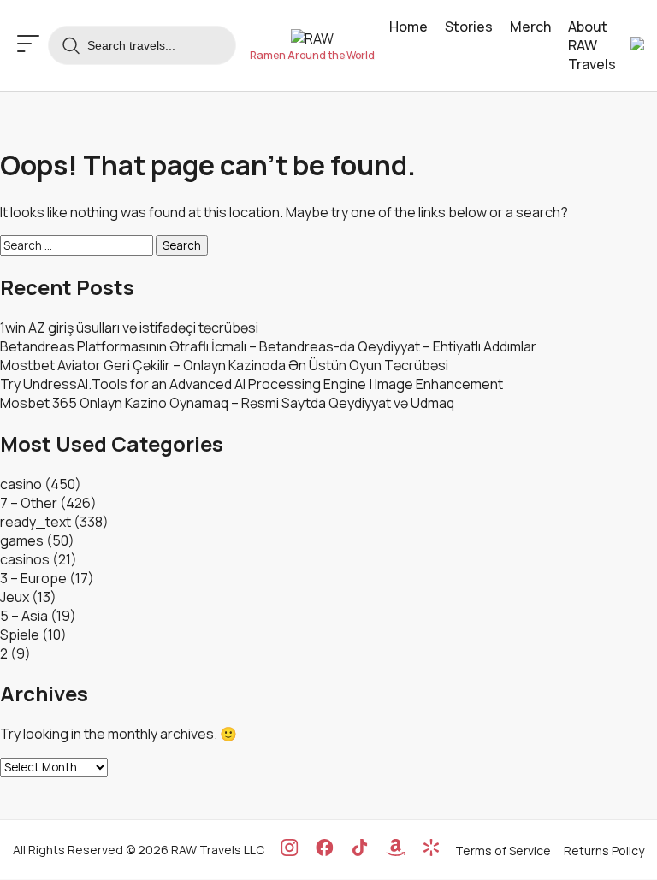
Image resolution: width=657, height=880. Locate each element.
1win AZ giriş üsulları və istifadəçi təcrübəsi (129, 327)
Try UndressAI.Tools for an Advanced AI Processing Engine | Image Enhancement (251, 384)
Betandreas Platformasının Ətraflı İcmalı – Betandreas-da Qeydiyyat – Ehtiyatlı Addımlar (268, 346)
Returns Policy (604, 850)
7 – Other (28, 502)
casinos (25, 559)
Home (408, 26)
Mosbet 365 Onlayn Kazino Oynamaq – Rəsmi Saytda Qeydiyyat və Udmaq (227, 402)
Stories (469, 26)
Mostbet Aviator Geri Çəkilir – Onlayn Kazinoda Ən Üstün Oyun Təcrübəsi (224, 365)
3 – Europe (33, 578)
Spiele (19, 634)
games (22, 540)
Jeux (14, 597)
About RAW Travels (592, 45)
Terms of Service (503, 850)
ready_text (35, 521)
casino (21, 484)
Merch (530, 26)
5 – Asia (24, 615)
